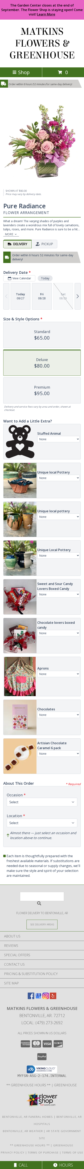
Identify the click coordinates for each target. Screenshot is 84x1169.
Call (22, 1165)
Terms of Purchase (43, 1152)
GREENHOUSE (66, 1085)
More (9, 234)
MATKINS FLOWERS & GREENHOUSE (42, 43)
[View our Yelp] (53, 997)
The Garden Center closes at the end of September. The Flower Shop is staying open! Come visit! (42, 10)
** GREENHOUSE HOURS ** (28, 1085)
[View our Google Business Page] (38, 997)
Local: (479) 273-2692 (42, 1022)
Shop (24, 72)
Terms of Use (72, 1152)
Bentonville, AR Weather (23, 1131)
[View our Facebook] (31, 997)
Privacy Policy (12, 1152)
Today (45, 278)
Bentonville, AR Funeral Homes (27, 1117)
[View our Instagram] (45, 997)
